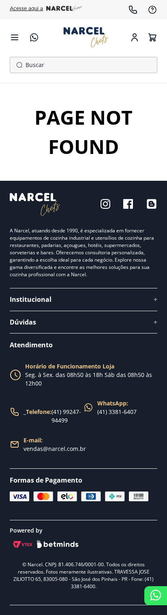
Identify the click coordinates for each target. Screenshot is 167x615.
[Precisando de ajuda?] (155, 595)
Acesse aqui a (26, 8)
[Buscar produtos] (18, 65)
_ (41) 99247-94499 (52, 416)
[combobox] (83, 65)
